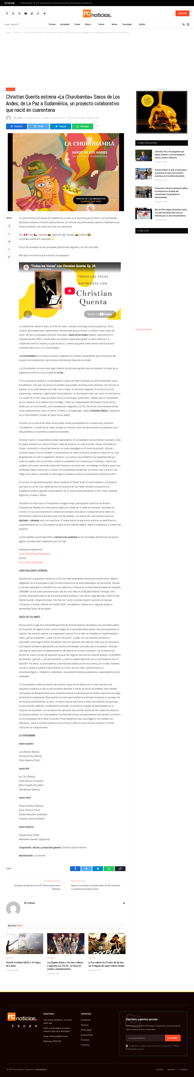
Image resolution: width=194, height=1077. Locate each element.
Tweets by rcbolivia (143, 329)
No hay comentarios (77, 118)
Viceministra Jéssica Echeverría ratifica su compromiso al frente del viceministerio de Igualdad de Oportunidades (171, 193)
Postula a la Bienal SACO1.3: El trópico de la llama (23, 964)
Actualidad (64, 24)
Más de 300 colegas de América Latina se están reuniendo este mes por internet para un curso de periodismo (171, 212)
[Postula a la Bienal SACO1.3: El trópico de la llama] (24, 943)
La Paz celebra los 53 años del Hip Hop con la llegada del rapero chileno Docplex (106, 964)
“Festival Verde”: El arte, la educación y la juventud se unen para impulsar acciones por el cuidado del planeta (58, 3)
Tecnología (127, 24)
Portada (52, 24)
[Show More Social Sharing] (97, 126)
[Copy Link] (9, 257)
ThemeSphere (41, 1069)
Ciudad (77, 24)
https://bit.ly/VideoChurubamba (34, 553)
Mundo (114, 24)
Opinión (142, 24)
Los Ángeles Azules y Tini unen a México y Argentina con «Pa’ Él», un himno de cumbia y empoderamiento (65, 966)
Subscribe (182, 13)
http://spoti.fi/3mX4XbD (31, 562)
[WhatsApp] (9, 249)
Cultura (101, 24)
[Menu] (188, 24)
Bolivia (88, 24)
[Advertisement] (97, 60)
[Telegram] (9, 242)
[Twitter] (9, 234)
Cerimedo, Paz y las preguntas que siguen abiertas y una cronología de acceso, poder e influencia (170, 154)
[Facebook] (9, 226)
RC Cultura (18, 118)
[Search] (183, 24)
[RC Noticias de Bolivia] (97, 13)
